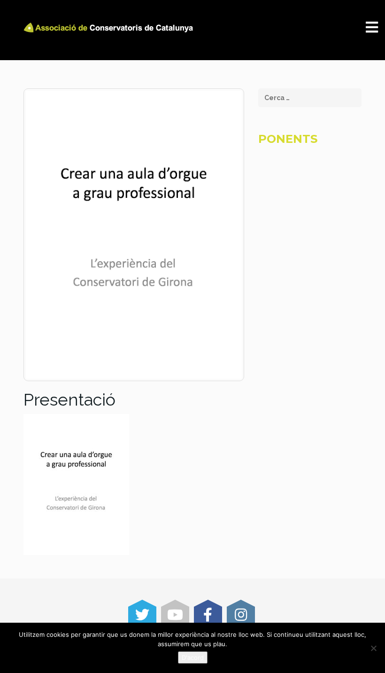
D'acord (193, 657)
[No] (373, 648)
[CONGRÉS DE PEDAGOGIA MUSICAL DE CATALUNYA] (109, 27)
